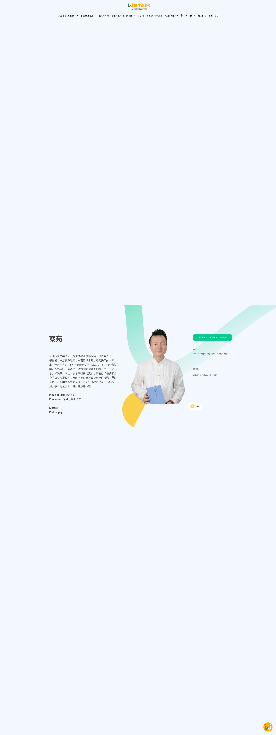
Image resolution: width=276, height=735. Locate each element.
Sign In (202, 15)
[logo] (139, 6)
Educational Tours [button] (122, 15)
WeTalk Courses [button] (67, 15)
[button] (184, 15)
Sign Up (213, 15)
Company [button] (170, 15)
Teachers (104, 15)
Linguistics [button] (87, 15)
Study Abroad (154, 15)
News (141, 15)
